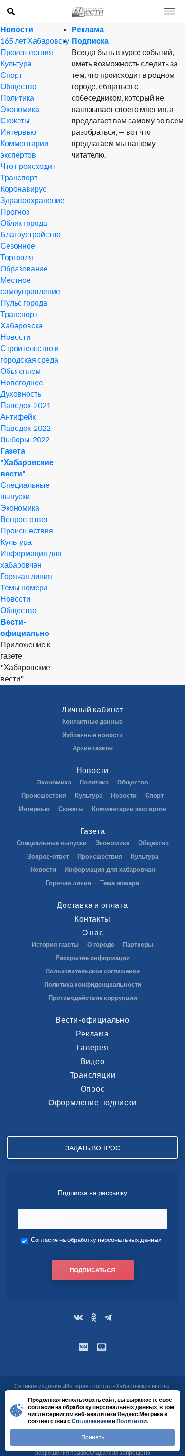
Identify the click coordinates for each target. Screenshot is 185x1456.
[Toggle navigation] (169, 11)
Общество (18, 86)
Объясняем (20, 370)
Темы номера (24, 587)
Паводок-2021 (25, 405)
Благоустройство (30, 234)
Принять (92, 1437)
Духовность (20, 393)
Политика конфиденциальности (92, 984)
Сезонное (17, 245)
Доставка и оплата (92, 904)
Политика (17, 97)
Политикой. (132, 1421)
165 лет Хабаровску (34, 40)
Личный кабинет (92, 709)
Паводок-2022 (25, 427)
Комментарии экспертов (129, 808)
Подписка (90, 40)
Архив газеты (93, 748)
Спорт (11, 74)
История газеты (55, 944)
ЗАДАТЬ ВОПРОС (92, 1148)
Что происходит (28, 165)
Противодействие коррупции (92, 997)
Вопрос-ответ (24, 518)
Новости (16, 29)
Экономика (19, 108)
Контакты (92, 918)
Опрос (93, 1088)
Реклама (88, 29)
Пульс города (23, 302)
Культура (16, 63)
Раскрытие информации (93, 957)
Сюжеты (15, 120)
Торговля (16, 256)
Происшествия (26, 51)
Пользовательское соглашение (93, 971)
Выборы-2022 (25, 439)
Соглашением (91, 1421)
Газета (92, 830)
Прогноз (14, 211)
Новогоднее (21, 382)
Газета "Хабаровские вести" (27, 462)
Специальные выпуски (52, 843)
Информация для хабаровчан (110, 869)
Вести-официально (93, 1019)
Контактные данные (92, 721)
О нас (92, 932)
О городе (100, 944)
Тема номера (119, 883)
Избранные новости (92, 734)
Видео (93, 1060)
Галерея (92, 1047)
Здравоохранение (32, 200)
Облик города (23, 222)
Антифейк (18, 416)
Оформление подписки (92, 1102)
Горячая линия (26, 575)
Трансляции (93, 1074)
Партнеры (138, 944)
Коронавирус (23, 188)
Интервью (18, 131)
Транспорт (18, 177)
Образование (24, 268)
